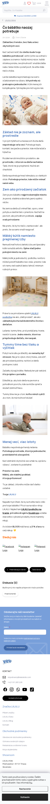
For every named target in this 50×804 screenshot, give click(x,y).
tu (31, 782)
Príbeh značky (8, 712)
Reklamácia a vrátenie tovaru (15, 745)
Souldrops (33, 513)
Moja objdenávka (10, 749)
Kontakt (6, 725)
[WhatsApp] (17, 689)
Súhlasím (25, 797)
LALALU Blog (8, 721)
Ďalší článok (36, 570)
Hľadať (44, 10)
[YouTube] (25, 689)
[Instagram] (11, 689)
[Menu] (47, 3)
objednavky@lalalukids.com (19, 677)
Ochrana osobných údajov (14, 741)
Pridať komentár (10, 594)
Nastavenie (25, 788)
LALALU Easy (8, 716)
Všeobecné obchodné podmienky (17, 737)
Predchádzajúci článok (17, 570)
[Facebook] (5, 689)
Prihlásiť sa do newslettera (16, 647)
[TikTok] (31, 689)
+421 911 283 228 (15, 682)
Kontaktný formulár (15, 698)
